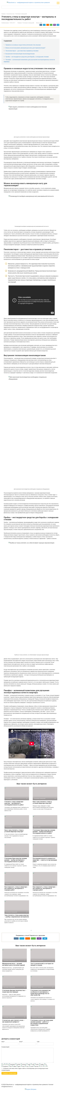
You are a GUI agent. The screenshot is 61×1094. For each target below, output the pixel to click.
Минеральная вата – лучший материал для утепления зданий (13, 964)
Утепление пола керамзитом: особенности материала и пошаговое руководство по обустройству (40, 993)
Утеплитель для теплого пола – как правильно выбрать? (13, 1021)
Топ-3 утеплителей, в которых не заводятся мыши (41, 964)
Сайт (38, 1041)
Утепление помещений (28, 23)
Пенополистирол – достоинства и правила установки (21, 50)
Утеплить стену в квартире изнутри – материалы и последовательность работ (14, 803)
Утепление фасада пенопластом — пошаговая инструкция (14, 991)
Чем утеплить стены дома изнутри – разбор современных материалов (16, 916)
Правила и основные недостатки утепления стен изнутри (23, 45)
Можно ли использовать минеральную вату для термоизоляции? (25, 48)
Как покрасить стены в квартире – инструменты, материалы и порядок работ (16, 888)
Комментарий (5, 1047)
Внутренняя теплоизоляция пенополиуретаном (20, 53)
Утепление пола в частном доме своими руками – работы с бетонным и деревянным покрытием (41, 1022)
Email (21, 1041)
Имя (3, 1041)
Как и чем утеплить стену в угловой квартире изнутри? (42, 802)
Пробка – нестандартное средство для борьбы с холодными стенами (27, 56)
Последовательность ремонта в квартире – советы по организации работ (45, 860)
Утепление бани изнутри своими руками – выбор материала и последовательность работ (44, 831)
